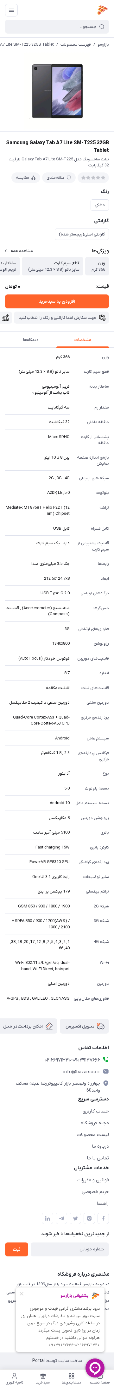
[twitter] (75, 1218)
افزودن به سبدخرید (57, 302)
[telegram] (61, 1218)
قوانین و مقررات (93, 1180)
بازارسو (103, 44)
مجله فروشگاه (95, 1123)
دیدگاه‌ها (31, 340)
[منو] (11, 10)
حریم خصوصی (95, 1192)
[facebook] (103, 1218)
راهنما (103, 1203)
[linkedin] (47, 1218)
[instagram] (89, 1218)
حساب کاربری (96, 1111)
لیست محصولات (93, 1135)
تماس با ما (98, 1158)
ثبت (17, 1250)
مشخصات (82, 340)
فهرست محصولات (75, 44)
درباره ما (100, 1146)
